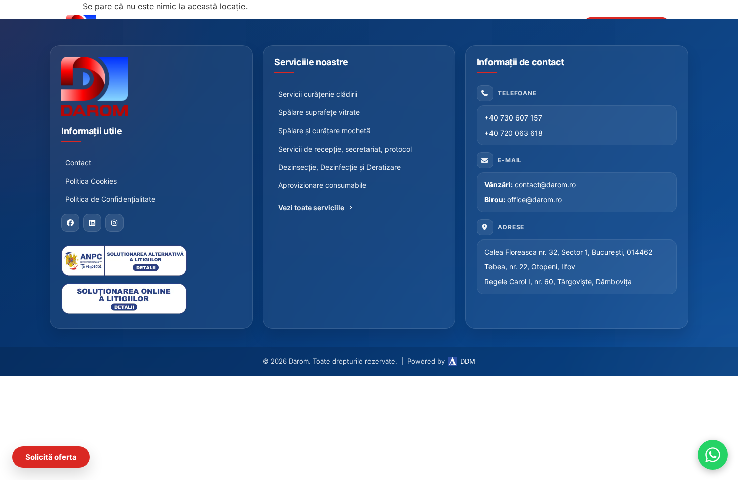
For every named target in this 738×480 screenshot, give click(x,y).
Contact (78, 162)
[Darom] (151, 86)
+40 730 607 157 (513, 117)
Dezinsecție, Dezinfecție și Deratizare (339, 167)
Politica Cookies (91, 181)
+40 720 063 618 (513, 133)
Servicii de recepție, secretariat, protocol (345, 149)
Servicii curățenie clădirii (317, 94)
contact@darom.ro (545, 184)
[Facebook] (70, 223)
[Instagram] (114, 223)
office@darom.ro (534, 199)
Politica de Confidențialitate (110, 199)
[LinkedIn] (92, 223)
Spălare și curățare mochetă (324, 130)
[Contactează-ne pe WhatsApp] (713, 455)
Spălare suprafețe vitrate (319, 112)
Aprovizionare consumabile (322, 185)
